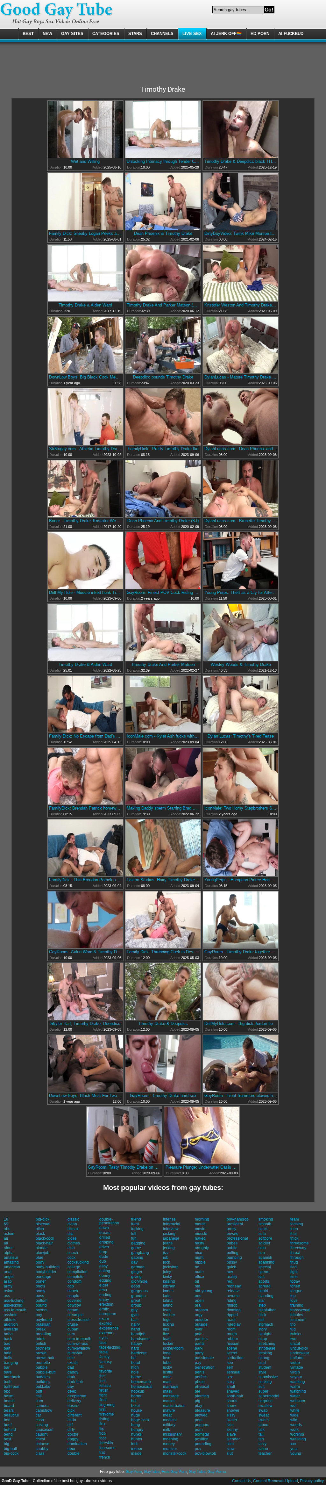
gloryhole (139, 1281)
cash (40, 1420)
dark (71, 1377)
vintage (296, 1367)
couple (73, 1296)
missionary (172, 1434)
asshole (11, 1315)
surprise (266, 1401)
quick (231, 1267)
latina (168, 1300)
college (73, 1267)
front (135, 1224)
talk (262, 1429)
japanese (171, 1238)
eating (104, 1271)
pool (198, 1420)
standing (266, 1296)
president (235, 1224)
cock (71, 1257)
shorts (232, 1401)
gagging (138, 1243)
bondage (43, 1277)
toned (295, 1286)
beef (7, 1425)
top (293, 1296)
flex (102, 1424)
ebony (104, 1276)
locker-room (173, 1348)
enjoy (104, 1299)
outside (201, 1324)
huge (135, 1415)
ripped (232, 1315)
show (231, 1406)
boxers (41, 1310)
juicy (167, 1272)
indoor (136, 1449)
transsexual (300, 1310)
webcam (297, 1401)
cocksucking (78, 1262)
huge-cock (140, 1420)
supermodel (269, 1396)
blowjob (42, 1253)
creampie (75, 1315)
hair (134, 1320)
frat (102, 1452)
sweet (264, 1420)
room (231, 1329)
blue (39, 1257)
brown (41, 1353)
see (230, 1363)
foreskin (106, 1443)
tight (294, 1272)
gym (134, 1315)
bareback (12, 1377)
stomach (266, 1324)
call (39, 1396)
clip (70, 1234)
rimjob (232, 1305)
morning (202, 1219)
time (294, 1277)
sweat (264, 1415)
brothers (43, 1348)
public (232, 1248)
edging (105, 1280)
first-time (106, 1414)
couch (72, 1291)
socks (263, 1229)
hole (135, 1372)
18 (6, 1219)
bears (9, 1410)
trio (293, 1324)
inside (136, 1453)
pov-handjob (238, 1219)
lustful (168, 1372)
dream (104, 1233)
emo (103, 1290)
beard (9, 1406)
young (295, 1453)
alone (9, 1248)
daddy (72, 1372)
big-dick (42, 1219)
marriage (171, 1386)
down (104, 1228)
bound (41, 1305)
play (198, 1406)
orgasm (201, 1310)
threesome (299, 1243)
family (104, 1357)
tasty (262, 1444)
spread (265, 1286)
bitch (40, 1229)
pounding (203, 1444)
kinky (167, 1277)
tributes (296, 1315)
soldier (264, 1243)
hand (135, 1329)
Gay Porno (217, 1471)
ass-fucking (14, 1300)
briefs (40, 1339)
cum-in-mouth (79, 1339)
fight (103, 1395)
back (8, 1339)
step (262, 1305)
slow (231, 1449)
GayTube (152, 1471)
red (229, 1281)
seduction (235, 1358)
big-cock (11, 1453)
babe (8, 1334)
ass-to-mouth (15, 1310)
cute (71, 1358)
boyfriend (44, 1320)
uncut (295, 1343)
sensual (233, 1372)
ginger (136, 1272)
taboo (263, 1425)
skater (232, 1420)
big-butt (10, 1449)
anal (7, 1272)
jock (166, 1262)
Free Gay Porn (174, 1471)
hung (135, 1425)
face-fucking (109, 1347)
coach (72, 1253)
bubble (42, 1367)
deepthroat (76, 1396)
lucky (167, 1367)
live (166, 1334)
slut (230, 1453)
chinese (42, 1444)
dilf (70, 1425)
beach (9, 1401)
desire (72, 1406)
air (6, 1238)
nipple (200, 1262)
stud (262, 1363)
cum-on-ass (77, 1343)
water (295, 1396)
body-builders (48, 1267)
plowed (201, 1415)
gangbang (140, 1253)
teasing (296, 1224)
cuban (72, 1329)
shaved (233, 1391)
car (38, 1415)
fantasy (105, 1362)
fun (134, 1238)
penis (199, 1372)
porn (199, 1429)
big (6, 1444)
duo (102, 1261)
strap (263, 1339)
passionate (204, 1358)
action (9, 1234)
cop (70, 1286)
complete (75, 1277)
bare (8, 1372)
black (40, 1234)
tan (261, 1439)
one (198, 1296)
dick (70, 1410)
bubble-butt (45, 1372)
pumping (234, 1257)
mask (167, 1391)
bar (7, 1367)
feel (102, 1376)
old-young (203, 1291)
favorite (105, 1371)
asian (8, 1291)
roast (231, 1320)
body (40, 1262)
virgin (295, 1372)
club (71, 1248)
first (102, 1409)
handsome (140, 1339)
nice (198, 1253)
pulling (232, 1253)
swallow (266, 1406)
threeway (298, 1248)
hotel (135, 1406)
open (199, 1300)
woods (296, 1425)
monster (170, 1449)
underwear (299, 1353)
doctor (72, 1434)
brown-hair (45, 1358)
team (294, 1219)
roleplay (234, 1324)
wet (293, 1406)
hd (133, 1358)
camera (42, 1406)
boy (39, 1315)
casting (42, 1425)
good (135, 1286)
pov (198, 1449)
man (167, 1382)
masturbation (174, 1406)
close (72, 1238)
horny (136, 1396)
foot (102, 1438)
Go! (269, 9)
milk (166, 1429)
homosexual (141, 1386)
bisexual (43, 1224)
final (103, 1400)
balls (8, 1358)
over (198, 1329)
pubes (232, 1243)
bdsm (8, 1396)
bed (7, 1420)
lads (166, 1296)
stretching (267, 1343)
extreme (106, 1333)
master (169, 1401)
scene (232, 1348)
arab (8, 1281)
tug (293, 1329)
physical (202, 1386)
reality (232, 1277)
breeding (43, 1334)
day (70, 1386)
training (296, 1305)
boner (41, 1281)
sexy (231, 1382)
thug (294, 1262)
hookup (137, 1391)
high (135, 1367)
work (294, 1429)
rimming (234, 1310)
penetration (205, 1367)
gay (134, 1262)
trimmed (297, 1320)
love (166, 1358)
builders (43, 1382)
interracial (171, 1224)
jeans (168, 1243)
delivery (74, 1401)
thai (293, 1234)
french (104, 1457)
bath (7, 1382)
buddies (43, 1377)
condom (74, 1281)
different (74, 1415)
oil (197, 1281)
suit (262, 1386)
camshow (44, 1410)
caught (41, 1434)
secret (232, 1353)
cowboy (74, 1305)
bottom (41, 1300)
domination (77, 1444)
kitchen (169, 1286)
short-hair (235, 1396)
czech (72, 1363)
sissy (231, 1415)
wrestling (298, 1439)
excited (105, 1323)
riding (232, 1300)
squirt (263, 1291)
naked (200, 1238)
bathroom (12, 1386)
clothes (73, 1243)
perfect (201, 1377)
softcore (265, 1238)
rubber (232, 1339)
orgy (198, 1315)
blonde (42, 1248)
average (11, 1329)
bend (8, 1434)
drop (103, 1252)
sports (264, 1281)
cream (72, 1310)
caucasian (44, 1429)
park (198, 1348)
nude (199, 1272)
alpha (9, 1253)
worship (297, 1434)
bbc (7, 1391)
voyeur (296, 1377)
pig (197, 1401)
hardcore (139, 1353)
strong (264, 1358)
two (293, 1339)
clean (72, 1224)
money (169, 1444)
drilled (104, 1237)
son (262, 1253)
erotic (104, 1309)
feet (102, 1381)
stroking (265, 1353)
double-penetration (109, 1221)
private (232, 1234)
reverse (233, 1296)
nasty (199, 1243)
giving (136, 1277)
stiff (261, 1320)
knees (168, 1291)
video (295, 1363)
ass (7, 1296)
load (167, 1339)
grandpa (138, 1296)
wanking (297, 1382)
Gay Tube (197, 1471)
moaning (170, 1439)
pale (198, 1334)
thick (294, 1238)
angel (9, 1277)
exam (104, 1319)
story (263, 1329)
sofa (262, 1234)
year (294, 1449)
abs (7, 1229)
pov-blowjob (205, 1453)
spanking (266, 1262)
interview (171, 1229)
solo (262, 1248)
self (230, 1367)
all (6, 1243)
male (167, 1377)
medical (170, 1420)
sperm (264, 1272)
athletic (10, 1320)
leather (169, 1315)
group (136, 1305)
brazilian (43, 1324)
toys (293, 1300)
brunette (43, 1363)
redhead (234, 1286)
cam (39, 1401)
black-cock (45, 1238)
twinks (295, 1334)
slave (231, 1434)
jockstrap (171, 1267)
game (136, 1248)
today (295, 1281)
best (7, 1439)
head (135, 1363)
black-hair (44, 1243)
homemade (141, 1382)
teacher (265, 1453)
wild (293, 1420)
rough (232, 1334)
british (41, 1343)
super (263, 1391)
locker (168, 1343)
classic (73, 1219)
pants (199, 1343)
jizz (166, 1253)
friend (136, 1219)
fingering (107, 1405)
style (262, 1372)
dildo (71, 1420)
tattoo (263, 1449)
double (73, 1453)
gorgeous (139, 1291)
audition (11, 1324)
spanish (265, 1257)
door (71, 1449)
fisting (104, 1419)
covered (74, 1300)
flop (102, 1433)
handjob (138, 1334)
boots (40, 1286)
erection (106, 1304)
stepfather (267, 1310)
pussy (232, 1262)
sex (230, 1377)
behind (10, 1429)
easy (103, 1266)
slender (233, 1439)
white (295, 1410)
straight (265, 1334)
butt (39, 1391)
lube (167, 1363)
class (40, 1453)
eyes (103, 1338)
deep (71, 1391)
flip (101, 1429)
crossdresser (78, 1320)
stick (262, 1315)
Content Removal (268, 1481)
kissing (169, 1281)
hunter (136, 1439)
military (169, 1425)
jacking (169, 1234)
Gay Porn (134, 1471)
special (265, 1267)
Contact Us (241, 1481)
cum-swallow (78, 1348)
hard (135, 1348)
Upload (291, 1481)
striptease (267, 1348)
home (136, 1377)
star (262, 1300)
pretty (231, 1229)
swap (263, 1410)
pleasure (202, 1410)
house (136, 1410)
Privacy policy (311, 1481)
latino (168, 1305)
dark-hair (75, 1382)
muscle (201, 1234)
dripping (106, 1242)
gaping (137, 1257)
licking (168, 1324)
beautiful (11, 1415)
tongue (296, 1291)
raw (230, 1272)
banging (11, 1363)
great (135, 1300)
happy (136, 1343)
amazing (11, 1262)
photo (200, 1382)
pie (197, 1391)
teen (294, 1229)
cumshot (74, 1353)
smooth (265, 1224)
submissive (268, 1377)
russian (233, 1343)
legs (166, 1320)
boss (40, 1296)
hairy (135, 1324)
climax (73, 1229)
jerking (169, 1248)
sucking (265, 1382)
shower (233, 1410)
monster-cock (174, 1453)
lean (167, 1310)
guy (134, 1310)
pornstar (202, 1434)
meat (167, 1415)
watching (298, 1391)
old (197, 1286)
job (165, 1257)
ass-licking (13, 1305)
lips (166, 1329)
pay (198, 1363)
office (199, 1277)
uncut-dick (299, 1348)
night (199, 1257)
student (265, 1367)
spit (262, 1277)
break (41, 1329)
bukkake (43, 1386)
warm (295, 1386)
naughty (202, 1248)
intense (169, 1219)
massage (171, 1396)
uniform (296, 1358)
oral (198, 1305)
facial (104, 1352)
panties (201, 1339)
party (199, 1353)
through (297, 1257)
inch (134, 1444)
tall (261, 1434)
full (133, 1234)
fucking (137, 1229)
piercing (202, 1396)
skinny (232, 1429)
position (202, 1439)
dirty (71, 1429)
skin (230, 1425)
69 (6, 1224)
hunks (136, 1434)
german (138, 1267)
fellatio (105, 1386)
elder (103, 1285)
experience (109, 1328)
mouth (200, 1224)
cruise (72, 1324)
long (167, 1353)
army (8, 1286)
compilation (77, 1272)
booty (40, 1291)
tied (293, 1267)
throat (295, 1253)
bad (7, 1343)
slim (230, 1444)
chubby (42, 1449)
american (12, 1267)
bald (7, 1353)
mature (169, 1410)
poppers (202, 1425)
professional (237, 1238)
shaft (231, 1386)
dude (103, 1256)
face (103, 1342)
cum (71, 1334)
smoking (266, 1219)
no (197, 1267)
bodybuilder (46, 1272)
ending (105, 1295)
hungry (137, 1429)
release (233, 1291)
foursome (107, 1448)
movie (200, 1229)
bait (7, 1348)
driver (104, 1247)
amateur (11, 1257)
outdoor (201, 1320)
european (107, 1314)
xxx (293, 1444)
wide (294, 1415)
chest (40, 1439)
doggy (72, 1439)
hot (134, 1401)
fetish (104, 1390)
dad (70, 1367)
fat (101, 1366)
